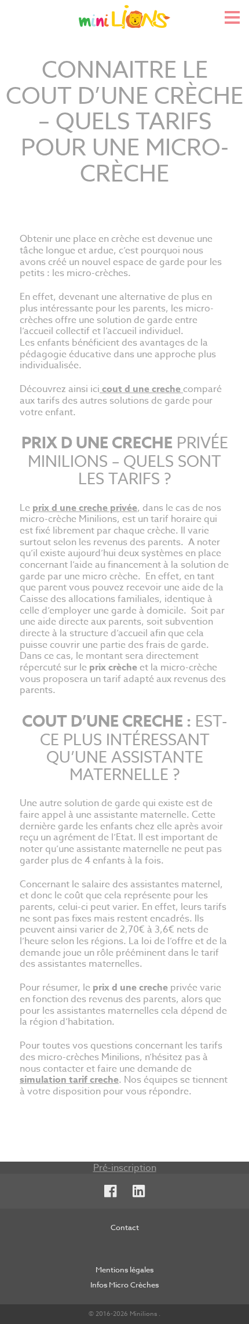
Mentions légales (124, 1269)
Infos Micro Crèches (124, 1284)
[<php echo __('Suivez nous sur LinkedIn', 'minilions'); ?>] (139, 1191)
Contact (125, 1227)
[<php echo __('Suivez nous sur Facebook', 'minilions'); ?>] (110, 1191)
